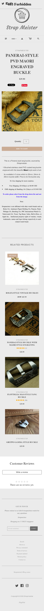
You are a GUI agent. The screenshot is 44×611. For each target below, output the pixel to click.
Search (22, 542)
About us (22, 545)
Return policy (22, 557)
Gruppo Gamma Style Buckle (22, 442)
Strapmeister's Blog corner (22, 572)
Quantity (18, 141)
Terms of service (22, 551)
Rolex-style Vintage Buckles (22, 292)
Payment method (22, 554)
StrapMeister (22, 289)
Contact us (22, 560)
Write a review (22, 472)
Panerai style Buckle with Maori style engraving (22, 343)
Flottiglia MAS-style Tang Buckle (22, 395)
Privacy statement (22, 548)
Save (25, 85)
